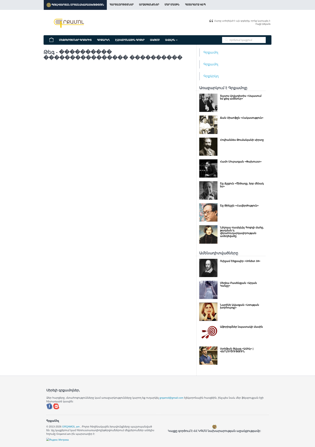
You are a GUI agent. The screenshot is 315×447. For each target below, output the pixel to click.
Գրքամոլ (210, 52)
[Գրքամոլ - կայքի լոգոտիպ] (69, 23)
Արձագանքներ (149, 4)
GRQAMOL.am (71, 426)
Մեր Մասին (172, 4)
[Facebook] (49, 405)
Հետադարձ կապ (195, 4)
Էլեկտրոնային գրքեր (130, 40)
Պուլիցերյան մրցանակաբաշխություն (77, 4)
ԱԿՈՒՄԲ (155, 40)
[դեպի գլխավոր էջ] (51, 39)
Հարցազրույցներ (122, 4)
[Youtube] (56, 405)
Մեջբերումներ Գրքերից (75, 40)
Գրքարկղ (103, 40)
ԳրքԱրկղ (211, 76)
